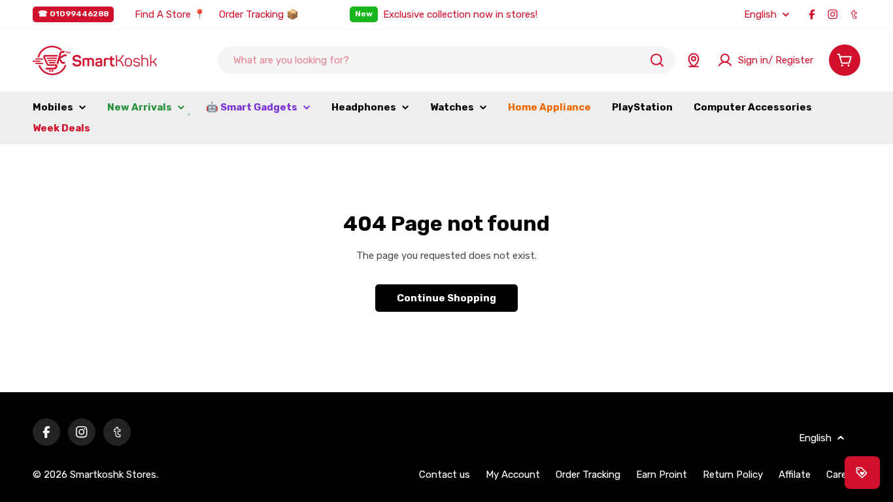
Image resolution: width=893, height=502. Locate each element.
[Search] (657, 60)
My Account (513, 474)
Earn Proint (661, 474)
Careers (843, 474)
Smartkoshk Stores (113, 474)
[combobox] (446, 60)
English (760, 15)
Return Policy (733, 474)
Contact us (444, 474)
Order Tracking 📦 (259, 14)
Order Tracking (588, 474)
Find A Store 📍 (170, 14)
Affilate (795, 474)
